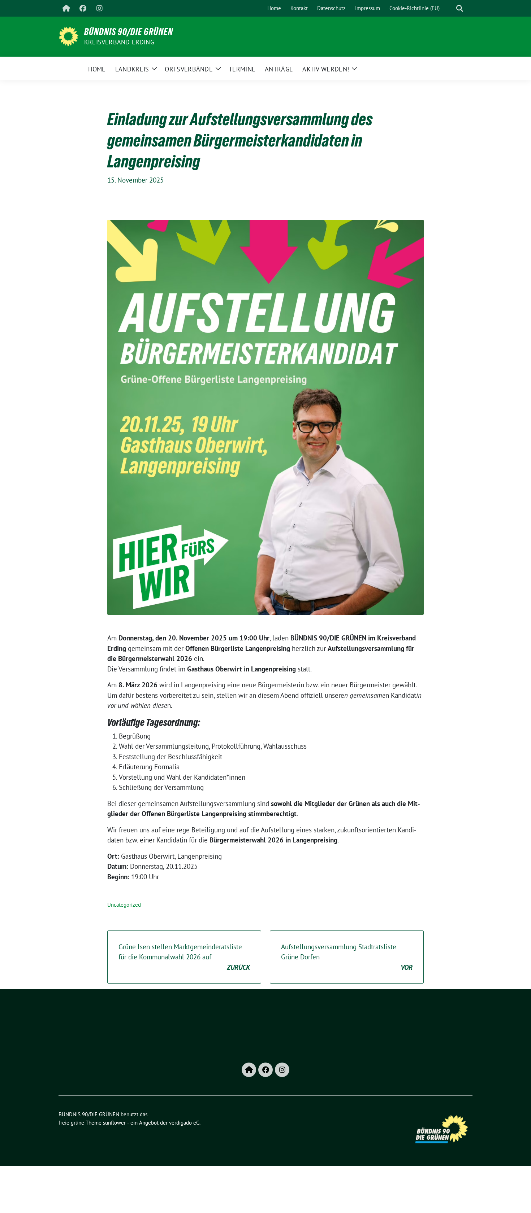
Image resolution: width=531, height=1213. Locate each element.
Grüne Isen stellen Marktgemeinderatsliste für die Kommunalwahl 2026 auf (184, 957)
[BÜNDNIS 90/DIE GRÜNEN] (68, 35)
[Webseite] (66, 8)
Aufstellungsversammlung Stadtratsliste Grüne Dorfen (347, 957)
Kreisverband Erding (119, 42)
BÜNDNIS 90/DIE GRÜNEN (128, 31)
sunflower (114, 1122)
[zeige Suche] (460, 8)
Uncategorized (124, 904)
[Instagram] (99, 8)
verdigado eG (184, 1122)
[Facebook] (82, 8)
